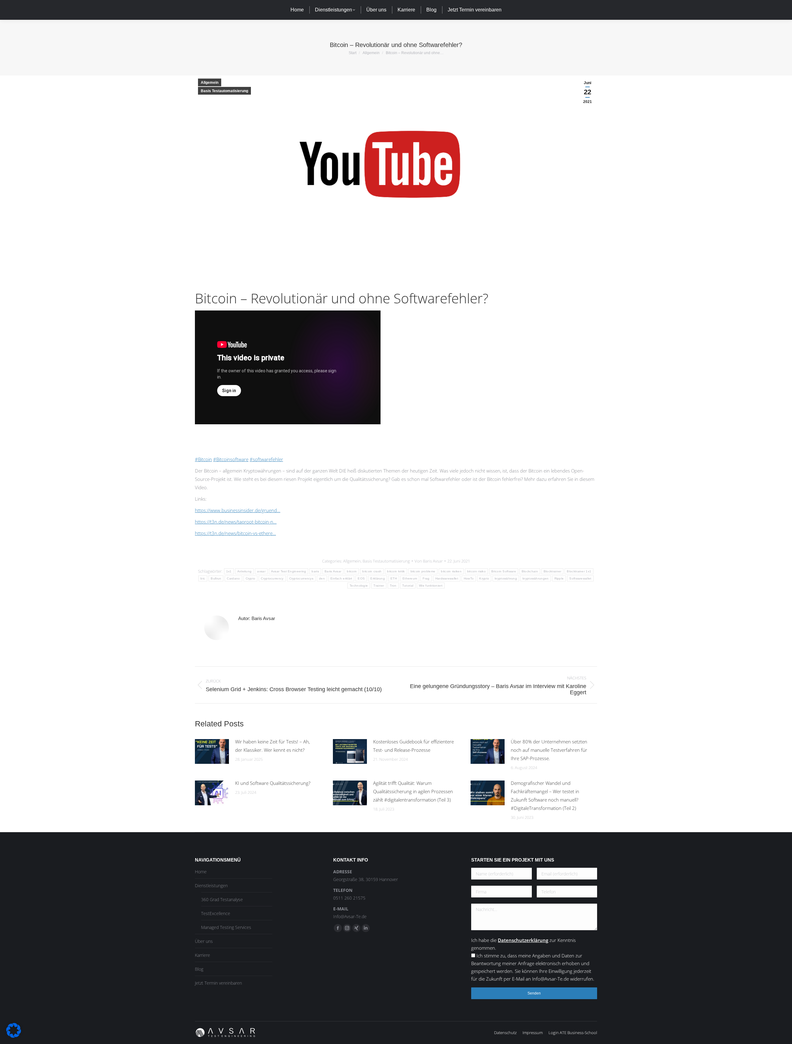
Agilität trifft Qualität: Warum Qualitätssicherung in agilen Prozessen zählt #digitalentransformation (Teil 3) (413, 791)
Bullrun (216, 578)
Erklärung (377, 578)
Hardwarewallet (446, 578)
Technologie (359, 585)
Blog (199, 969)
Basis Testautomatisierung (224, 91)
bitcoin (352, 571)
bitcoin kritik (396, 571)
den (322, 578)
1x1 (229, 571)
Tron (393, 585)
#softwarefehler (266, 459)
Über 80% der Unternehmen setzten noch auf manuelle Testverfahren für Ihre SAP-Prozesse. (549, 749)
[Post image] (212, 751)
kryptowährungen (536, 578)
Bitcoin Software (503, 571)
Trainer (378, 585)
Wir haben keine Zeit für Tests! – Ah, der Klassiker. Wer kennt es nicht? (272, 745)
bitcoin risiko (476, 571)
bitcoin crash (371, 571)
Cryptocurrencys (301, 578)
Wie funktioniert (430, 585)
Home (201, 872)
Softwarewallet (580, 578)
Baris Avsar (333, 571)
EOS (361, 578)
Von (429, 561)
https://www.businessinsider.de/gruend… (237, 510)
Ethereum (409, 578)
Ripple (559, 578)
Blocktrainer (553, 571)
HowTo (469, 578)
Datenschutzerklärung (523, 940)
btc (202, 578)
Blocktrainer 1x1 (579, 571)
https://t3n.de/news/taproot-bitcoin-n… (236, 522)
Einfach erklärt (341, 578)
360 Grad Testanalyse (222, 899)
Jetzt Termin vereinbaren (218, 983)
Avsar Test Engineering (288, 571)
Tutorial (407, 585)
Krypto (484, 578)
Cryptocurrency (272, 578)
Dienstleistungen (211, 885)
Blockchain (530, 571)
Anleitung (244, 571)
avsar (261, 571)
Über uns (204, 941)
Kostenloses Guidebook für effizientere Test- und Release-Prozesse (413, 745)
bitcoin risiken (451, 571)
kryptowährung (506, 578)
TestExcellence (215, 913)
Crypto (251, 578)
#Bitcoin (203, 459)
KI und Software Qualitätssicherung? (272, 783)
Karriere (202, 955)
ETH (393, 578)
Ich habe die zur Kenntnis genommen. (532, 959)
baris (315, 571)
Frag (426, 578)
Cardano (233, 578)
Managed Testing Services (226, 927)
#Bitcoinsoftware (230, 459)
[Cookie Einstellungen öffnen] (13, 1036)
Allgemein (209, 82)
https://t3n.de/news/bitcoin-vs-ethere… (235, 533)
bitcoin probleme (423, 571)
